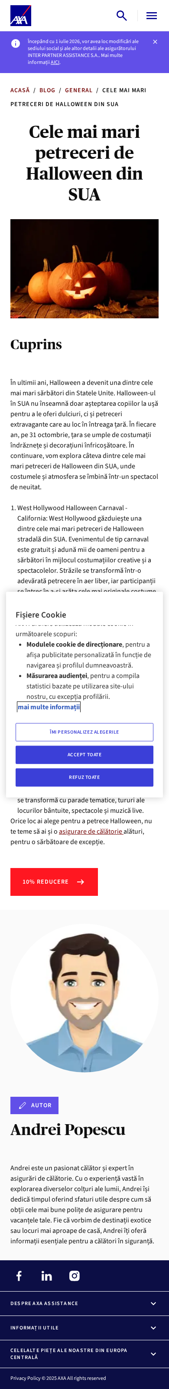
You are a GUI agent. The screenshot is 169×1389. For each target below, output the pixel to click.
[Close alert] (155, 41)
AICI (55, 62)
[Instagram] (74, 1276)
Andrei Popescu (67, 1130)
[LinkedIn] (46, 1276)
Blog (47, 90)
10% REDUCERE (46, 882)
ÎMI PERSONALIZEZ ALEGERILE (84, 732)
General (79, 90)
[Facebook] (19, 1276)
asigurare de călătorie (91, 831)
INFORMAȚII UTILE (34, 1328)
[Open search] (122, 15)
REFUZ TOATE (84, 777)
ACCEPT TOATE (85, 754)
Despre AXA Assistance (44, 1303)
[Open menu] (150, 15)
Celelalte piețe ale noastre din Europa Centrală (69, 1354)
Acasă (20, 90)
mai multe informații (49, 707)
